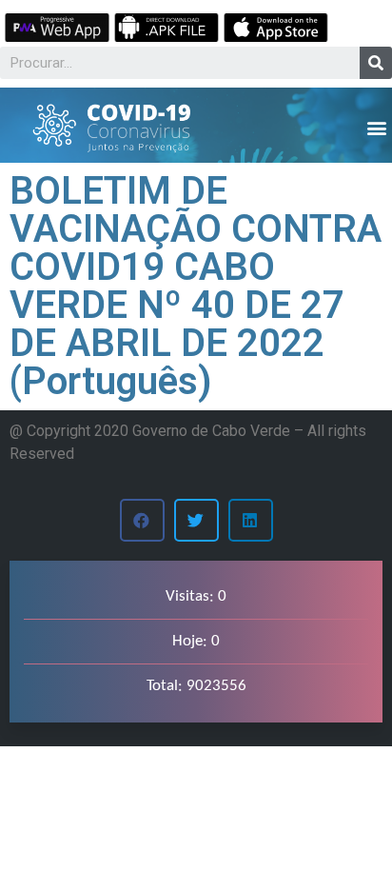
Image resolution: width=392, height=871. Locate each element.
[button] (376, 127)
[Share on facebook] (142, 520)
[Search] (376, 63)
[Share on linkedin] (250, 520)
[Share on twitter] (196, 520)
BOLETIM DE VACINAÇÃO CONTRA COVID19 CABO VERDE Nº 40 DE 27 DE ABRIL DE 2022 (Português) (196, 286)
